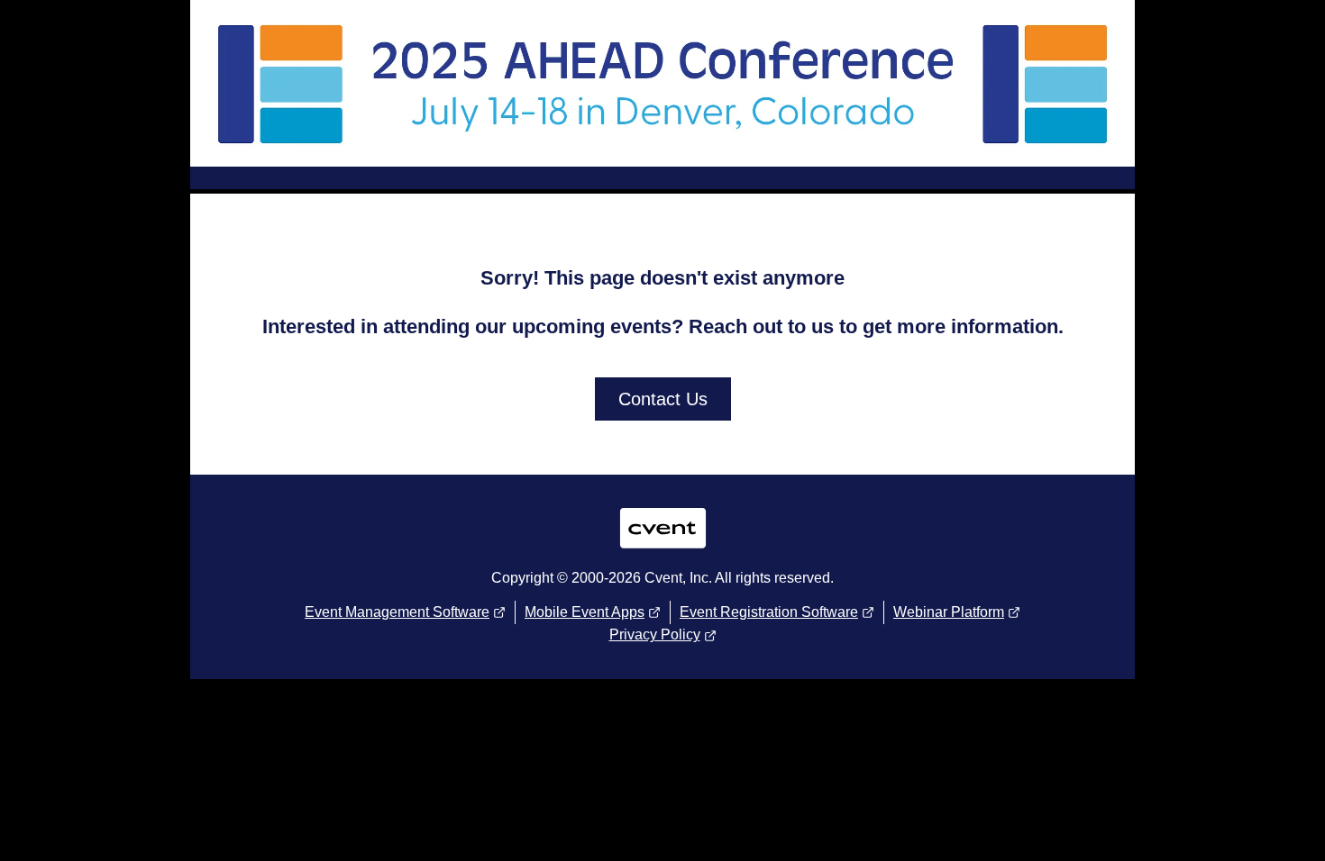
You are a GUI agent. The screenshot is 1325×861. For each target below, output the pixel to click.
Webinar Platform (948, 612)
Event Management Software (397, 612)
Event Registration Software (769, 612)
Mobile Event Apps (584, 612)
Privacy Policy (654, 634)
